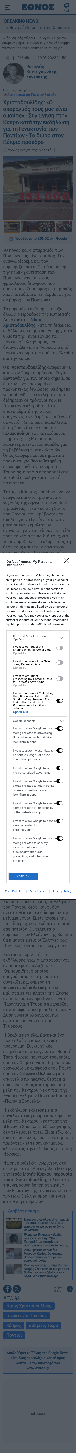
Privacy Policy (62, 891)
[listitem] (38, 638)
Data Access (38, 891)
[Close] (68, 562)
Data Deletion (14, 891)
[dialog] (38, 726)
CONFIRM (23, 876)
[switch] (59, 648)
